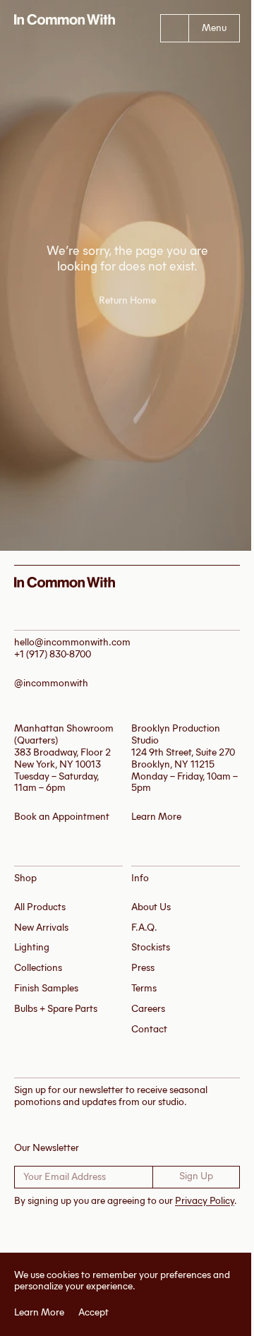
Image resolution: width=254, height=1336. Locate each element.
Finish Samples (46, 988)
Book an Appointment (61, 817)
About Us (151, 907)
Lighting (31, 947)
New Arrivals (41, 928)
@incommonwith (51, 683)
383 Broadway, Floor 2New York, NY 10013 (62, 758)
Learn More (34, 1312)
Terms (144, 988)
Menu (214, 28)
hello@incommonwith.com (72, 642)
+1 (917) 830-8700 (52, 654)
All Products (40, 907)
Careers (148, 1009)
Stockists (150, 947)
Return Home (127, 300)
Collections (38, 968)
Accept (88, 1312)
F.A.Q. (144, 928)
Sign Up (196, 1176)
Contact (149, 1029)
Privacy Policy (204, 1201)
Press (143, 968)
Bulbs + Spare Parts (55, 1009)
